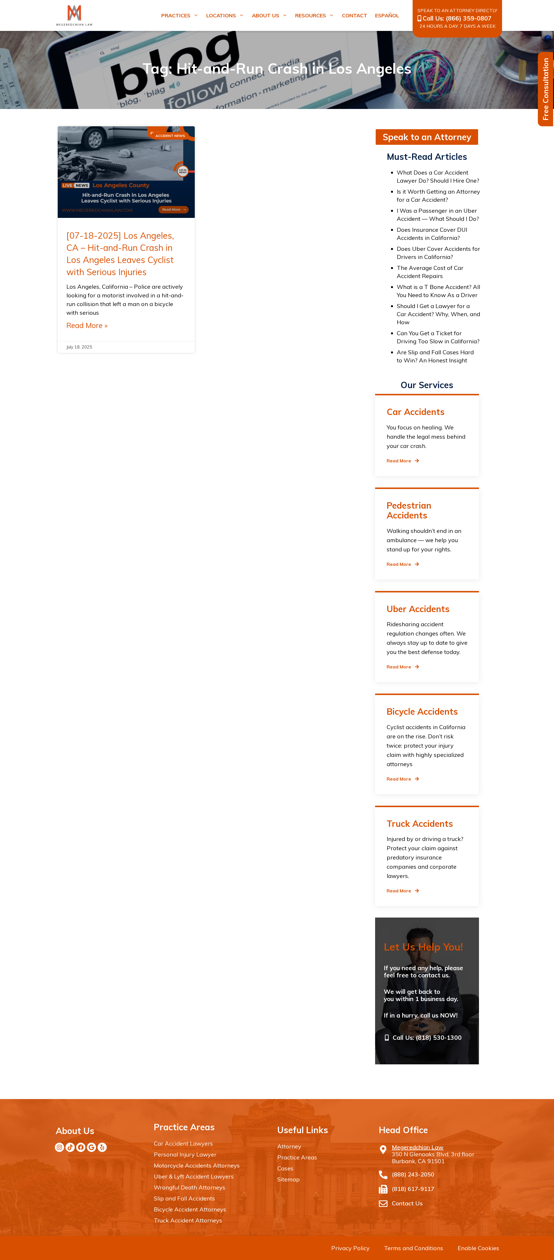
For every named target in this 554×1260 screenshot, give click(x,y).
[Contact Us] (383, 1203)
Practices (175, 15)
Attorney (289, 1146)
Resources (310, 15)
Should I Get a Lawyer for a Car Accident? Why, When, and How (438, 314)
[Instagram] (59, 1147)
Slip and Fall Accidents (184, 1198)
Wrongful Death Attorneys (189, 1187)
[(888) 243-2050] (383, 1174)
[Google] (91, 1147)
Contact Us (407, 1203)
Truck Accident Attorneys (188, 1220)
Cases (285, 1168)
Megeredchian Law (417, 1147)
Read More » (87, 325)
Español (387, 15)
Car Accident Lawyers (183, 1143)
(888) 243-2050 (413, 1174)
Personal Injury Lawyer (185, 1154)
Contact (354, 15)
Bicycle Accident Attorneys (190, 1209)
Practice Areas (297, 1157)
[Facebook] (80, 1147)
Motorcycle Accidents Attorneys (197, 1165)
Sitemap (288, 1179)
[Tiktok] (70, 1147)
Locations (221, 15)
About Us (265, 15)
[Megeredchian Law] (383, 1149)
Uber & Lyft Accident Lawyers (194, 1176)
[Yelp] (102, 1147)
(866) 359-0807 (469, 18)
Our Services (426, 384)
